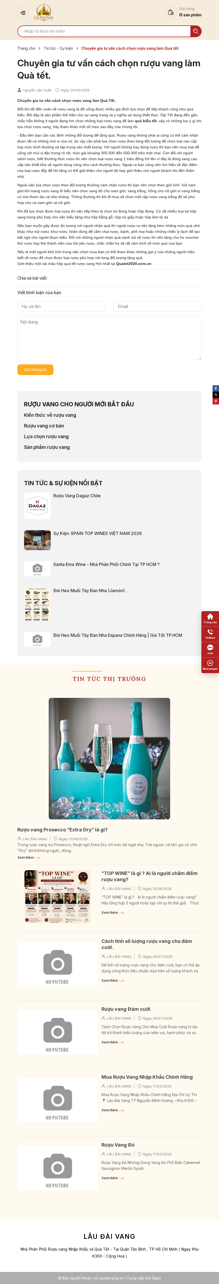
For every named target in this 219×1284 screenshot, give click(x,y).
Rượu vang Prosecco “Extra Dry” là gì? (62, 829)
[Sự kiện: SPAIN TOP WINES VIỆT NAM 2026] (37, 539)
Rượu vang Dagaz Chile (77, 495)
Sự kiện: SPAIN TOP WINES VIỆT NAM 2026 (97, 533)
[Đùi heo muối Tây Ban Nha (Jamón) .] (37, 603)
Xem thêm (25, 857)
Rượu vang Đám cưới (125, 1009)
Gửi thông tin (35, 369)
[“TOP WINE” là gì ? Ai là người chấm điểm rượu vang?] (57, 896)
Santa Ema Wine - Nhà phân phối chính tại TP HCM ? (106, 564)
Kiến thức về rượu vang (50, 415)
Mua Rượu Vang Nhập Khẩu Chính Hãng (147, 1077)
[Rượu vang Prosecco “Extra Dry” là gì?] (109, 758)
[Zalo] (210, 650)
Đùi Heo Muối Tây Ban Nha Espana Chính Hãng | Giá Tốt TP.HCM (117, 635)
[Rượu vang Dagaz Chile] (37, 505)
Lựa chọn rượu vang (46, 436)
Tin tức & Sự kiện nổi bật (63, 483)
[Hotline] (210, 634)
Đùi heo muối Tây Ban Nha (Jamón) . (90, 590)
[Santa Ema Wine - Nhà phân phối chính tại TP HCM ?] (37, 568)
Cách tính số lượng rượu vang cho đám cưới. (146, 944)
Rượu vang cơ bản (44, 426)
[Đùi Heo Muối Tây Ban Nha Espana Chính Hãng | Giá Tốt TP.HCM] (37, 639)
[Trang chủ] (210, 619)
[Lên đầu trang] (210, 1275)
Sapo (156, 1278)
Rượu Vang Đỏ (118, 1145)
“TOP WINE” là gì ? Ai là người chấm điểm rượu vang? (149, 876)
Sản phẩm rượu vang (47, 447)
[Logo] (43, 12)
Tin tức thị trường (109, 679)
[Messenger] (210, 665)
